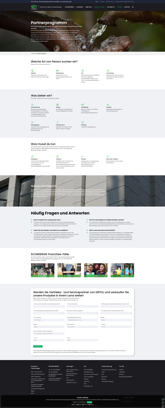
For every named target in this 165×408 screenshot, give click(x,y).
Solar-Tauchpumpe (36, 372)
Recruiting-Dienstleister (125, 376)
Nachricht (86, 381)
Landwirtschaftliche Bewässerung (71, 374)
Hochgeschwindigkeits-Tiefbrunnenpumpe (37, 385)
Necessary (75, 404)
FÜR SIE (119, 7)
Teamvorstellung (88, 376)
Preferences (86, 404)
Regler (32, 391)
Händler (121, 369)
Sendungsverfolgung (107, 381)
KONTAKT (127, 7)
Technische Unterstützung (109, 369)
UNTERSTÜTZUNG (99, 7)
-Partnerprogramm (111, 1)
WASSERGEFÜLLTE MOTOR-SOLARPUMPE (56, 375)
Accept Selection (82, 402)
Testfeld (86, 379)
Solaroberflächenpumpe (38, 374)
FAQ (103, 374)
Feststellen (38, 346)
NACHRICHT (110, 7)
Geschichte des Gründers (91, 374)
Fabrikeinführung (88, 372)
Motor (32, 393)
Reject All (75, 402)
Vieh (67, 378)
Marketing (91, 404)
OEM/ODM (122, 372)
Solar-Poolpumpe (36, 376)
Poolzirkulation (70, 380)
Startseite (33, 53)
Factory (98, 1)
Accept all (89, 402)
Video (103, 372)
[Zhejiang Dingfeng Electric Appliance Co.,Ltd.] (34, 7)
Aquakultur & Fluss (71, 382)
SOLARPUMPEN (69, 7)
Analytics (80, 404)
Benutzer (121, 374)
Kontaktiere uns (88, 386)
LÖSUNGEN (79, 7)
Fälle (85, 384)
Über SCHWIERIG (88, 369)
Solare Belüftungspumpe (38, 388)
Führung (104, 379)
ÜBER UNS (88, 7)
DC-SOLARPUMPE (53, 372)
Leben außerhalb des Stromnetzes (72, 370)
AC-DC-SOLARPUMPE (54, 369)
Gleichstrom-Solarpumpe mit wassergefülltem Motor (38, 380)
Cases (104, 1)
